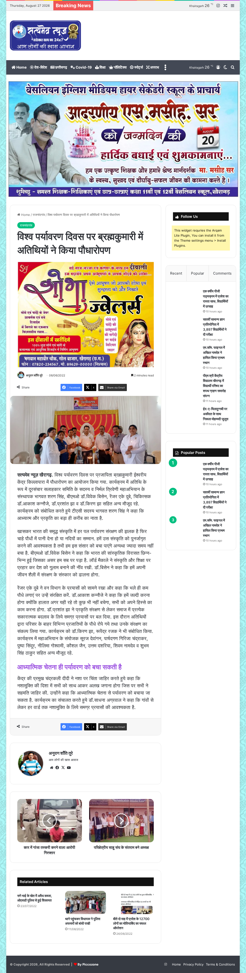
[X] (63, 768)
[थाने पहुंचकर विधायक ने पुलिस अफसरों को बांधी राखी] (85, 902)
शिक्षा (102, 67)
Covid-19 (83, 67)
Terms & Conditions (220, 964)
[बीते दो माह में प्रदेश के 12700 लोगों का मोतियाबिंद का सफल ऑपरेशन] (133, 902)
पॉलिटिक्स (120, 67)
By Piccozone (88, 964)
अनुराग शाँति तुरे (34, 375)
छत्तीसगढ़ (61, 67)
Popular (197, 273)
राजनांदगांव (39, 215)
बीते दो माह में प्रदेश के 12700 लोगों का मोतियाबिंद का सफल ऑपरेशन (131, 923)
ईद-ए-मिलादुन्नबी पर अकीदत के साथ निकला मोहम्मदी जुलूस (215, 414)
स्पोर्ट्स (138, 67)
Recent (176, 273)
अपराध (154, 67)
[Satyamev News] (45, 35)
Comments (222, 273)
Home (21, 67)
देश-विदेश (40, 67)
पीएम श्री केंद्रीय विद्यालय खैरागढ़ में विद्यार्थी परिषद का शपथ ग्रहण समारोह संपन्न (214, 386)
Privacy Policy (193, 964)
